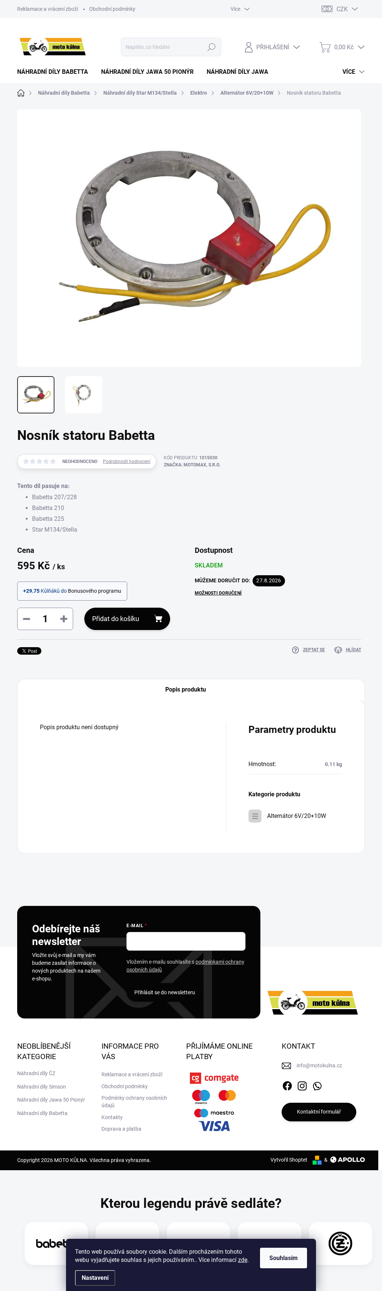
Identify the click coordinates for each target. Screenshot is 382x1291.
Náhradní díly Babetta (42, 1113)
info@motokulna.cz (319, 1065)
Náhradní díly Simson (41, 1087)
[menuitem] (55, 72)
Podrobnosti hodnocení (126, 461)
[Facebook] (287, 1084)
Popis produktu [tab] (185, 689)
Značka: (192, 464)
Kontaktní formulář (319, 1112)
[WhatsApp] (317, 1084)
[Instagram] (302, 1084)
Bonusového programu (94, 591)
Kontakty (112, 1117)
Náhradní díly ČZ (36, 1073)
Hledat (211, 47)
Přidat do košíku (115, 619)
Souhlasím (283, 1258)
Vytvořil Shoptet (288, 1160)
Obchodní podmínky (112, 9)
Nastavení (95, 1277)
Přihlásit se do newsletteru (164, 992)
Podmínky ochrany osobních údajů (134, 1101)
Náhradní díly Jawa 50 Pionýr (51, 1100)
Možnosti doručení (218, 593)
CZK (342, 9)
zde (242, 1259)
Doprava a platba (121, 1129)
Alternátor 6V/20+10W (296, 815)
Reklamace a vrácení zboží (47, 9)
